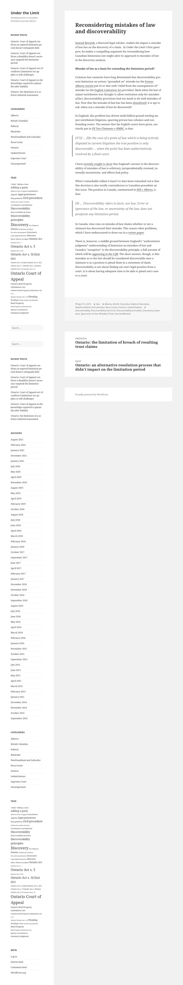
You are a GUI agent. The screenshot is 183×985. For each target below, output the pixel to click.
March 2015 (17, 686)
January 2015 (17, 696)
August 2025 (17, 439)
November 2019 (19, 482)
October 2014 (17, 713)
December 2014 (19, 702)
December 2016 (19, 584)
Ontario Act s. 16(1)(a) (32, 265)
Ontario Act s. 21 (29, 269)
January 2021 (17, 461)
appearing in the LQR (105, 254)
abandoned (139, 103)
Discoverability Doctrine (21, 212)
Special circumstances (19, 310)
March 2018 (17, 536)
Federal (14, 126)
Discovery (19, 224)
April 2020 (16, 477)
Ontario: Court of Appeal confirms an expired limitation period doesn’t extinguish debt (26, 44)
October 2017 (17, 552)
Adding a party (19, 187)
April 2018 (16, 530)
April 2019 (16, 498)
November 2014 (19, 707)
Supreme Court (18, 158)
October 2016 (17, 595)
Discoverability (20, 208)
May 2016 (15, 621)
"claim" (13, 184)
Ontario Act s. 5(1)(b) (18, 262)
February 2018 (18, 541)
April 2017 (16, 568)
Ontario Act (35, 238)
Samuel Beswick (85, 43)
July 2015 (15, 664)
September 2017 (19, 557)
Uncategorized (18, 163)
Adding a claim (22, 184)
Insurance (32, 232)
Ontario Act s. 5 (23, 246)
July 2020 (15, 466)
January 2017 (17, 578)
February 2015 (18, 691)
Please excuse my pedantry (28, 300)
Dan (98, 304)
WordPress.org (18, 972)
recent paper (136, 232)
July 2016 (15, 611)
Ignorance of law (89, 313)
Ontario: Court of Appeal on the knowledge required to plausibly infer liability (27, 83)
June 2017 (16, 562)
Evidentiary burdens (25, 229)
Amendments (33, 191)
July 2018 (15, 520)
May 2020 (15, 471)
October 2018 (17, 509)
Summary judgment (20, 313)
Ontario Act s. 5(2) (34, 262)
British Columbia (19, 120)
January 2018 (17, 546)
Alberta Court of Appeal (19, 191)
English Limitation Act (108, 90)
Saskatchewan (18, 152)
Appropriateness (27, 194)
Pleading (33, 296)
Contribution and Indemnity (21, 205)
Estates (14, 228)
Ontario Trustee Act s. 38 (19, 297)
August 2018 (17, 514)
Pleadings (15, 300)
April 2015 (16, 680)
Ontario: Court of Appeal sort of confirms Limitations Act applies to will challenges (27, 71)
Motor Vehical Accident (19, 239)
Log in (14, 956)
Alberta (14, 115)
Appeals (14, 194)
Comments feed (19, 967)
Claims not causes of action (20, 202)
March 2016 (17, 632)
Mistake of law (106, 313)
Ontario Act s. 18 (17, 269)
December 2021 (19, 455)
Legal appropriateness (18, 236)
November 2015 (19, 648)
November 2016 (19, 589)
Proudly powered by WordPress (91, 394)
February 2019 (18, 503)
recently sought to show (97, 164)
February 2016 (18, 637)
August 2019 (17, 487)
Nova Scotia (17, 142)
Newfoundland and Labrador (26, 136)
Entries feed (17, 961)
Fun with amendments (19, 232)
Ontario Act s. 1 (16, 243)
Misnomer (31, 235)
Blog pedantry (16, 198)
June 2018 (16, 525)
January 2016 (17, 643)
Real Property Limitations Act (21, 307)
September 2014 (19, 718)
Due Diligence (34, 225)
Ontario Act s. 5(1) (17, 251)
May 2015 (15, 675)
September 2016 (19, 600)
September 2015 (19, 659)
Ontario (15, 147)
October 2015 (17, 654)
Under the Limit (25, 12)
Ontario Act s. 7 (16, 266)
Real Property (17, 303)
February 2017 (18, 573)
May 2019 (15, 493)
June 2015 (16, 670)
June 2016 (16, 616)
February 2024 (18, 444)
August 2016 (17, 605)
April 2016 (16, 627)
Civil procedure (32, 198)
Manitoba (15, 131)
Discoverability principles (129, 310)
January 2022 (17, 450)
